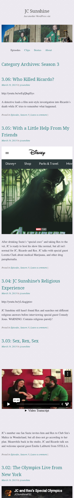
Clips (27, 50)
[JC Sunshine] (37, 33)
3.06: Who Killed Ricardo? (28, 79)
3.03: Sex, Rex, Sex (20, 340)
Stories (37, 50)
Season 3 (24, 114)
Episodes (15, 50)
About (48, 50)
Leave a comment (39, 114)
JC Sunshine (37, 11)
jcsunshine (25, 84)
